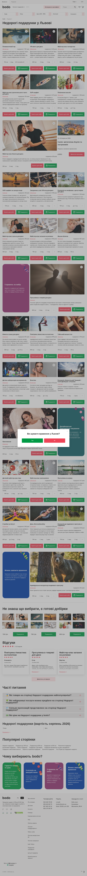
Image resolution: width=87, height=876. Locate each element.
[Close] (67, 431)
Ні (54, 440)
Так (32, 440)
